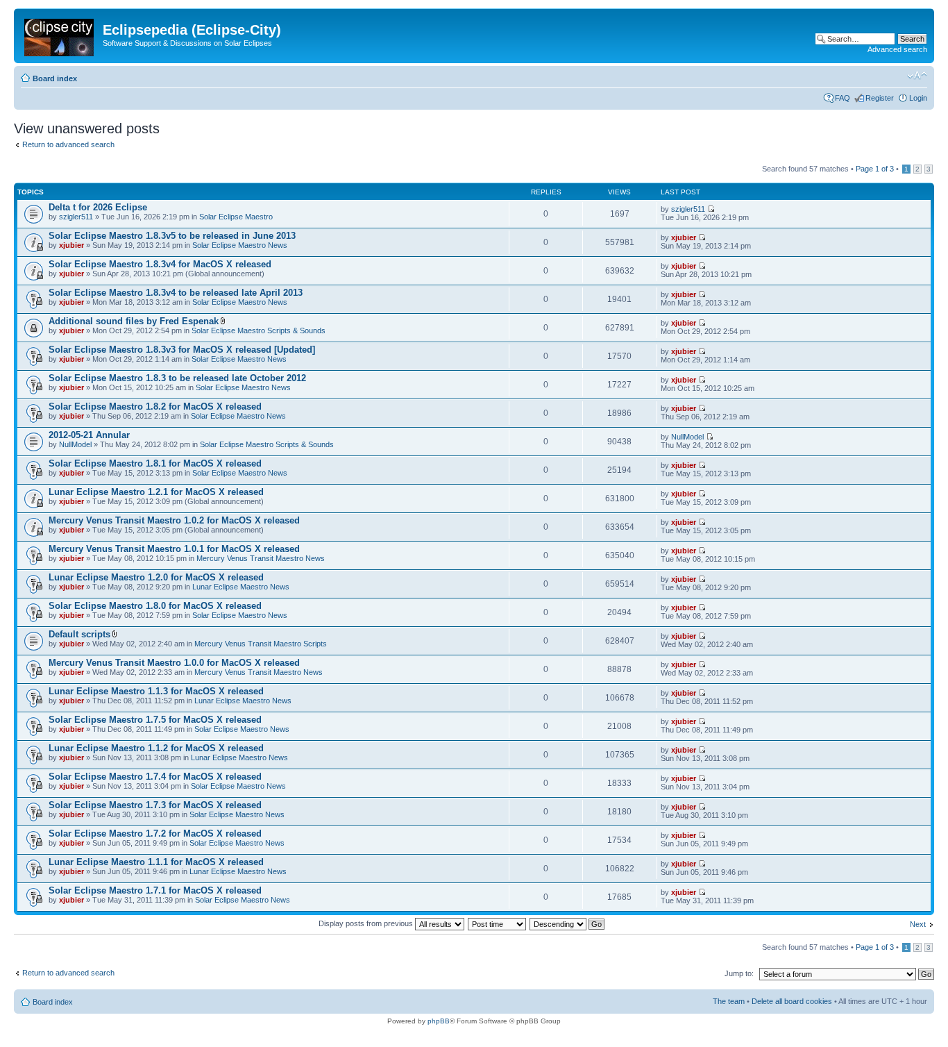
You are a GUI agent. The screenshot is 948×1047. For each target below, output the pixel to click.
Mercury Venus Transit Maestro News (260, 558)
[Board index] (60, 35)
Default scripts (79, 634)
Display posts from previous (367, 923)
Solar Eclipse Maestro (236, 216)
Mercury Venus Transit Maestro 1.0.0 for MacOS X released (174, 662)
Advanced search (897, 49)
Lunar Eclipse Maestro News (240, 587)
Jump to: (739, 973)
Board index (55, 78)
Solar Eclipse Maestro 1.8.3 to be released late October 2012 (177, 378)
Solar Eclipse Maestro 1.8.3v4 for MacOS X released (160, 264)
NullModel (75, 444)
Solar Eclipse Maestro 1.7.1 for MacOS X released (155, 890)
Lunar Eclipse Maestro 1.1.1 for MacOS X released (156, 862)
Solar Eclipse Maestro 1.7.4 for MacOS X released (155, 776)
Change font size (917, 75)
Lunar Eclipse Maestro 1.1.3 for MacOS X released (156, 691)
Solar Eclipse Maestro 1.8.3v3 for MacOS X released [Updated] (182, 349)
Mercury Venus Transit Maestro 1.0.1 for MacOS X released (174, 549)
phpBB (439, 1021)
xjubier (71, 245)
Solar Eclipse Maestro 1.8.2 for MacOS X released (155, 406)
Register (879, 98)
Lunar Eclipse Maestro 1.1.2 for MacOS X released (156, 748)
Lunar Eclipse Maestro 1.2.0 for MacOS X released (156, 577)
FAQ (842, 98)
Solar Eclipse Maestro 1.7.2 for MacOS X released (155, 833)
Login (918, 98)
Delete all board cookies (792, 1001)
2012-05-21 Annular (89, 435)
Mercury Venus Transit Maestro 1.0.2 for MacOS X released (174, 520)
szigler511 (76, 216)
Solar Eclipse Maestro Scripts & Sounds (258, 330)
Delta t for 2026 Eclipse (98, 207)
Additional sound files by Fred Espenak (134, 321)
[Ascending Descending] (568, 923)
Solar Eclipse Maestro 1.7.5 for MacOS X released (155, 719)
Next (918, 924)
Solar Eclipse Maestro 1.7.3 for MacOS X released (155, 805)
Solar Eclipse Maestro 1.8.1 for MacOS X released (155, 463)
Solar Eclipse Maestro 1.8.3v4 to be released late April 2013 (176, 292)
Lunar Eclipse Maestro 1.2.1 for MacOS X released (156, 492)
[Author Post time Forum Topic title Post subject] (497, 923)
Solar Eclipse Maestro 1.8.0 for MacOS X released (155, 606)
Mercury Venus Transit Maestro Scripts (260, 643)
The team (729, 1001)
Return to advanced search (68, 144)
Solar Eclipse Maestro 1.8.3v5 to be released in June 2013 (172, 236)
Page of (875, 169)
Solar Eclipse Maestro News (239, 245)
